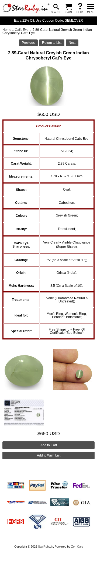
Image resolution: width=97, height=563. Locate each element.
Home (6, 29)
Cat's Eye (22, 29)
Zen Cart (77, 546)
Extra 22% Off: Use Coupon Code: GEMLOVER (48, 20)
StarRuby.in (45, 546)
